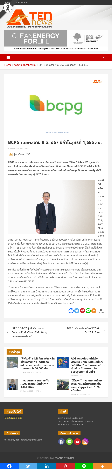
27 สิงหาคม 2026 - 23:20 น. (30, 372)
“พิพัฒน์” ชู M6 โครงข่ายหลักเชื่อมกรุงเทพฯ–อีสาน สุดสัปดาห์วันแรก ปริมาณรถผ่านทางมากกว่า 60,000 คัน (37, 364)
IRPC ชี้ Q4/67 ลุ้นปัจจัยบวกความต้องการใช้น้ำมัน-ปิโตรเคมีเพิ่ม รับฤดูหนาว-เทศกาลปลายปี (29, 332)
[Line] (88, 310)
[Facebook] (71, 310)
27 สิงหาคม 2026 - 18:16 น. (81, 394)
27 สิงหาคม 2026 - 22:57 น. (81, 376)
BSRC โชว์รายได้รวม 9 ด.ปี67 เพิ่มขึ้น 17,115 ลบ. (83, 330)
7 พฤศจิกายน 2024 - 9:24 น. (18, 148)
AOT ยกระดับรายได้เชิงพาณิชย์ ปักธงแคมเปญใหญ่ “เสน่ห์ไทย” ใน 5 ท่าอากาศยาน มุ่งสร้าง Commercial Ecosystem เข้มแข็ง (88, 365)
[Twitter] (76, 310)
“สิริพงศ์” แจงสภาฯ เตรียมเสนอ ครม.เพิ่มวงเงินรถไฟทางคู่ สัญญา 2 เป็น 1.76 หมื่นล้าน (86, 386)
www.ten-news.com (64, 457)
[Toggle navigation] (8, 57)
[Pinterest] (82, 310)
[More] (93, 310)
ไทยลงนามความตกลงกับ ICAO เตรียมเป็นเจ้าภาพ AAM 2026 (34, 384)
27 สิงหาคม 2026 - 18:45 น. (30, 391)
